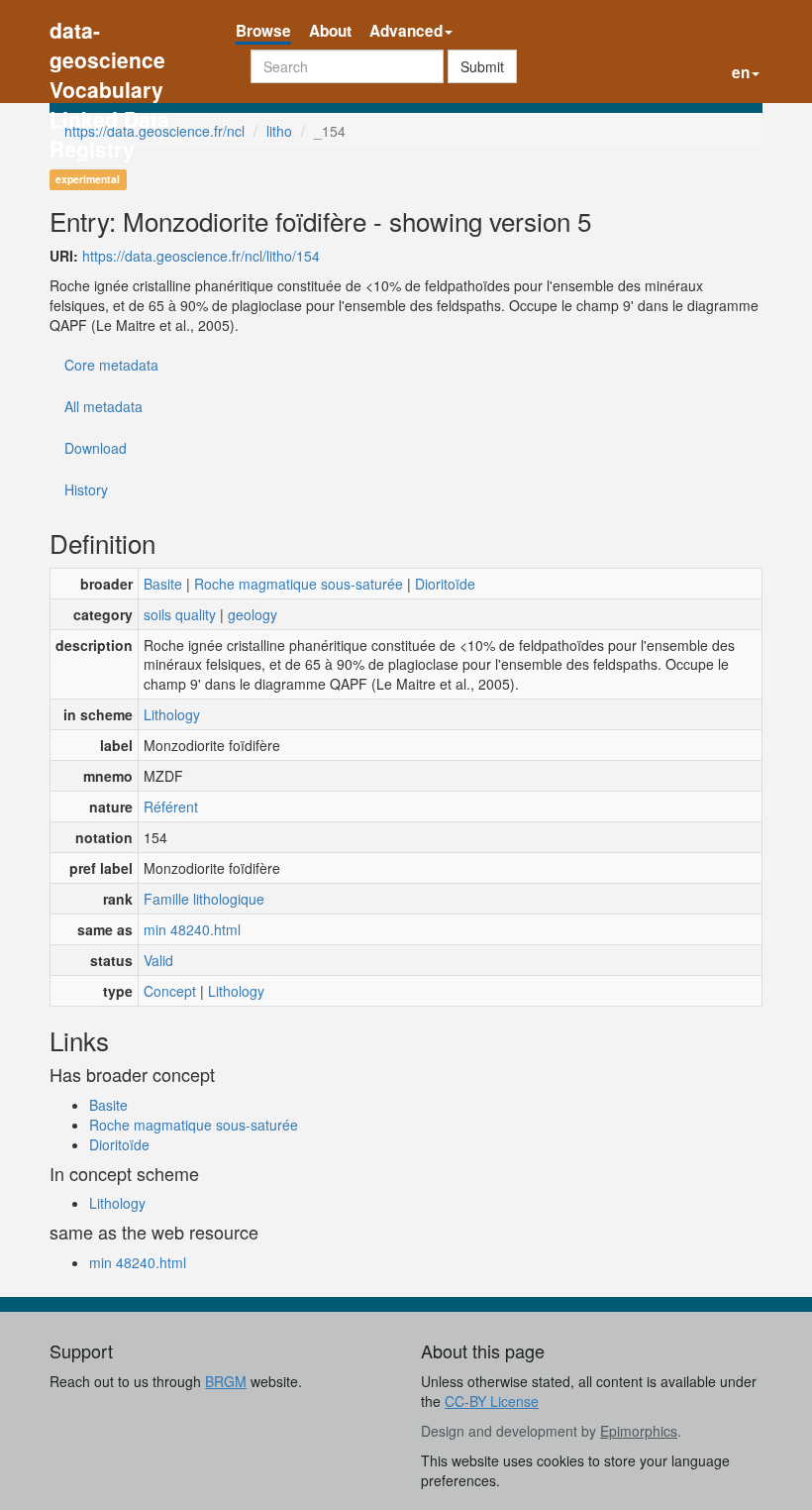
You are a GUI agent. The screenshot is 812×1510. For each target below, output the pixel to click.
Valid (158, 960)
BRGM (226, 1381)
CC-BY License (492, 1401)
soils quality (180, 614)
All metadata (103, 406)
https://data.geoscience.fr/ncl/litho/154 (201, 256)
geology (252, 614)
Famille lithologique (204, 899)
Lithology (172, 714)
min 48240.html (192, 929)
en (741, 72)
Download (95, 448)
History (86, 489)
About (330, 31)
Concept (170, 991)
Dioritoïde (445, 583)
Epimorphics (638, 1431)
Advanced (406, 31)
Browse (263, 31)
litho (279, 131)
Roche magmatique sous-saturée (298, 583)
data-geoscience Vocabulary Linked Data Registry (109, 32)
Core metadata (111, 365)
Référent (171, 806)
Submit (482, 66)
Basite (163, 583)
